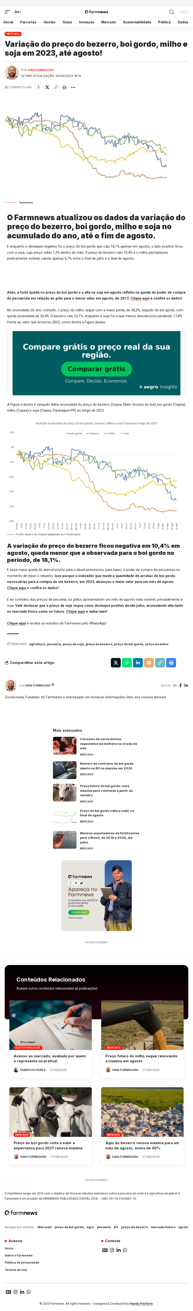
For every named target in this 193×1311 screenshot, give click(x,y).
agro (90, 1227)
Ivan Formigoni (41, 70)
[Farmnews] (96, 12)
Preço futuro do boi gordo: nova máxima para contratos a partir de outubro (106, 790)
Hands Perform (141, 1303)
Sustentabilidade (27, 1047)
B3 (116, 1227)
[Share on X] (47, 87)
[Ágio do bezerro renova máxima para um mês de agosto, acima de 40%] (142, 1112)
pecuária (54, 644)
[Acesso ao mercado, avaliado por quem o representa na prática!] (50, 1025)
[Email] (149, 662)
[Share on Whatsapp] (127, 662)
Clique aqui (140, 298)
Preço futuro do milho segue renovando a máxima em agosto (141, 1058)
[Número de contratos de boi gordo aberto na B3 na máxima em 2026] (64, 770)
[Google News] (105, 1250)
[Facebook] (180, 685)
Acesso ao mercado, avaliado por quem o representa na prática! (50, 1058)
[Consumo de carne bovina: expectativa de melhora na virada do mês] (64, 746)
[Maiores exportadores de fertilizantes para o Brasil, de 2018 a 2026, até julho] (64, 840)
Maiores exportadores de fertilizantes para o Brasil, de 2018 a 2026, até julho (109, 837)
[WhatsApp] (125, 1250)
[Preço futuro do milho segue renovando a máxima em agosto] (142, 1025)
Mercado (13, 33)
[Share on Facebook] (38, 87)
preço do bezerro (99, 644)
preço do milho (156, 644)
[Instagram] (112, 1250)
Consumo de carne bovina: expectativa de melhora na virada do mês (108, 743)
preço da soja (73, 644)
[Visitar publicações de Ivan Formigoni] (12, 73)
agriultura (37, 644)
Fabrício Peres (33, 1070)
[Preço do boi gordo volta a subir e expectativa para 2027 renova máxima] (50, 1112)
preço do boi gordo (128, 644)
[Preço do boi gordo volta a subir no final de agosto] (64, 817)
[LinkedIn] (186, 685)
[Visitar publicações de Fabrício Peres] (16, 1069)
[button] (9, 12)
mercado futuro (163, 1227)
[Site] (175, 685)
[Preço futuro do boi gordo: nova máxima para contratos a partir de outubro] (64, 792)
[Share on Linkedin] (138, 662)
